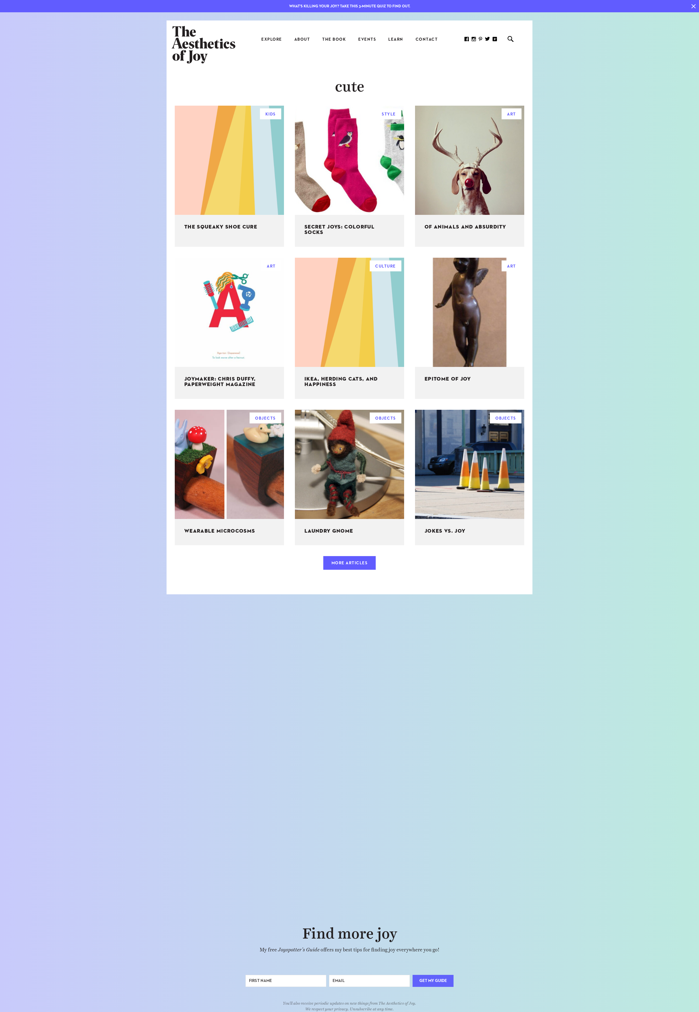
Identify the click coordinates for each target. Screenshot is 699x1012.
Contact (427, 39)
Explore (271, 39)
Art (511, 114)
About (302, 39)
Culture (385, 266)
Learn (395, 39)
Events (367, 39)
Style (389, 114)
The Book (334, 39)
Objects (265, 418)
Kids (270, 114)
